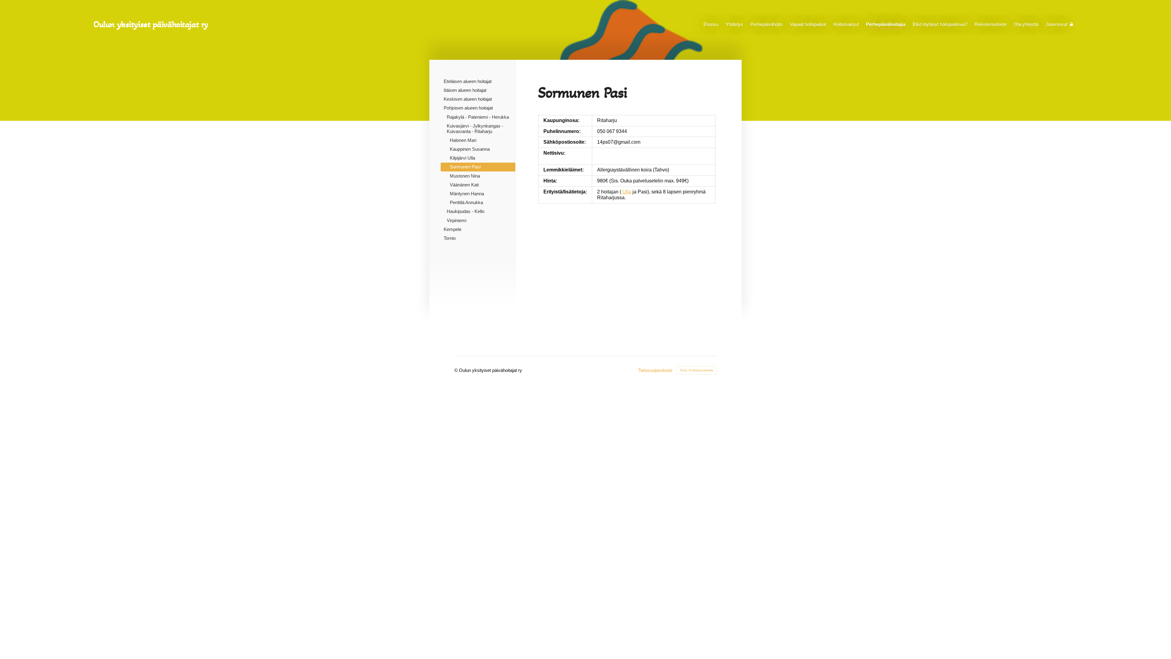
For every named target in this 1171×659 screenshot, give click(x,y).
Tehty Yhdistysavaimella (696, 370)
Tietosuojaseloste (655, 370)
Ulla (626, 191)
